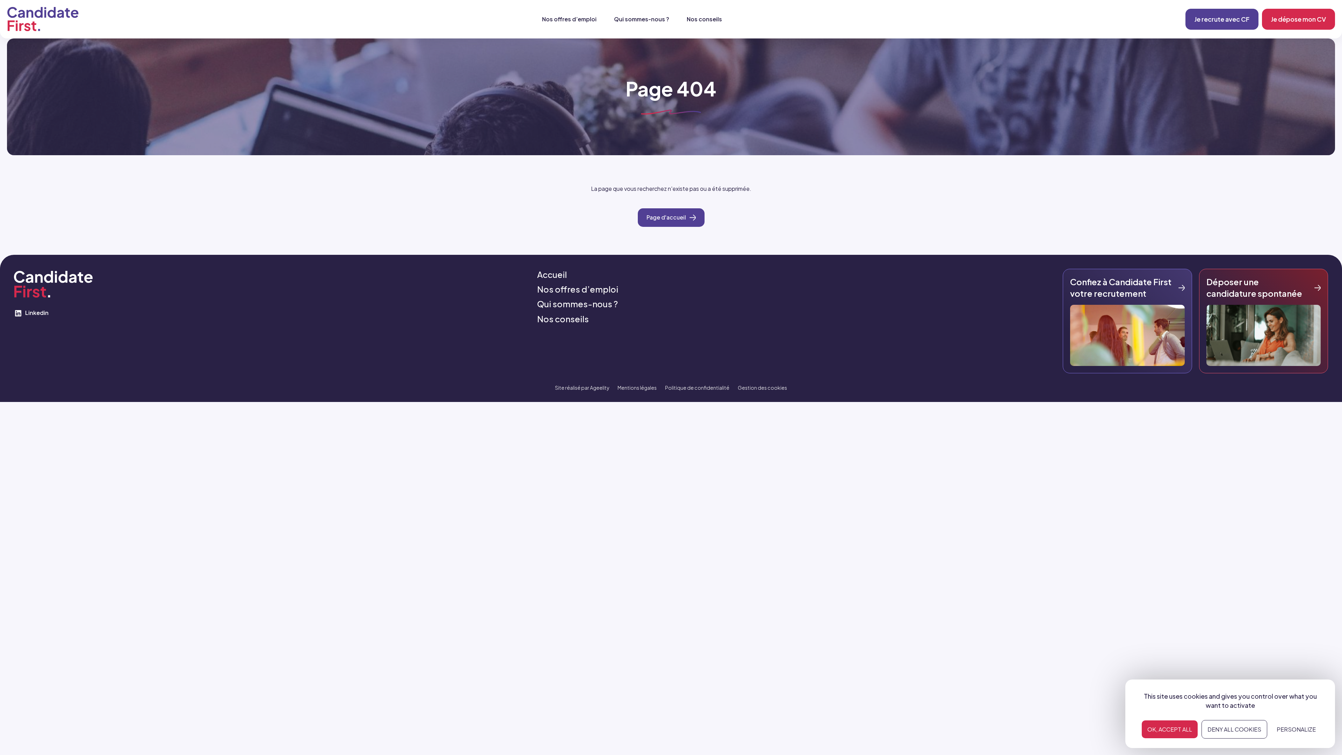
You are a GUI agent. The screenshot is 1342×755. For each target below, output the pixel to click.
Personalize (1296, 729)
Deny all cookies (1234, 729)
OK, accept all (1169, 729)
